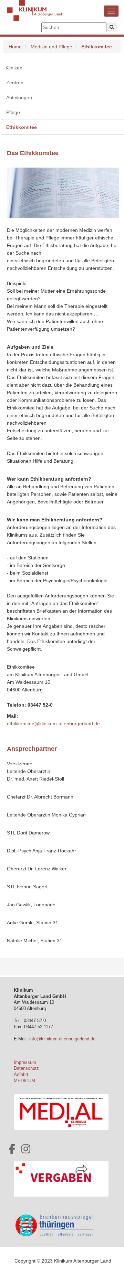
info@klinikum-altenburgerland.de (63, 1039)
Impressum (25, 1062)
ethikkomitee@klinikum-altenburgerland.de (53, 723)
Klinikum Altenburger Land (34, 15)
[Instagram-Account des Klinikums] (26, 1149)
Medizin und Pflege (51, 46)
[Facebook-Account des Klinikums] (12, 1149)
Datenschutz (26, 1068)
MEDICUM (24, 1080)
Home (15, 46)
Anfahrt (21, 1074)
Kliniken (14, 67)
